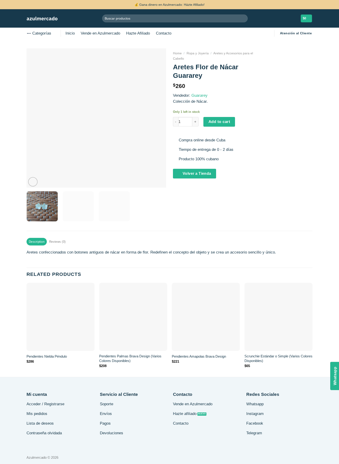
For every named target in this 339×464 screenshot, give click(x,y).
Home (177, 53)
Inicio (70, 33)
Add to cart (219, 122)
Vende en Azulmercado (100, 33)
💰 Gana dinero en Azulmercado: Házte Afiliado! (169, 4)
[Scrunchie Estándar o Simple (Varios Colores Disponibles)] (278, 317)
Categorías (41, 33)
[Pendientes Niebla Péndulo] (61, 317)
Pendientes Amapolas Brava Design (199, 356)
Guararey (199, 95)
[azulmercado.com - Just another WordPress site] (42, 18)
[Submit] (243, 18)
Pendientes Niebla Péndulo (47, 356)
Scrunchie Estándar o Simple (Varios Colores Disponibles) (278, 358)
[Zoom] (33, 182)
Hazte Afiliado (138, 33)
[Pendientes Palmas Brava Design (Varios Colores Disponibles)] (133, 317)
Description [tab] (37, 241)
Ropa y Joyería (198, 53)
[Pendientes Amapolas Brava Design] (206, 317)
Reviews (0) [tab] (57, 241)
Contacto (163, 33)
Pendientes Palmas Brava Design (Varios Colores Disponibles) (130, 358)
